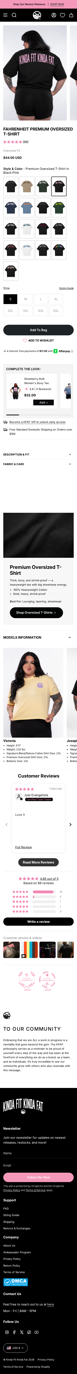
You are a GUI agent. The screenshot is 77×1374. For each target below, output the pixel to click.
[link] (15, 391)
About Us (9, 1245)
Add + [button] (43, 402)
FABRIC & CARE (13, 464)
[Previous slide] (6, 824)
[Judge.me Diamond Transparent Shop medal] (47, 980)
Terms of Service (36, 1190)
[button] (13, 142)
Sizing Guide (11, 1215)
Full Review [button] (23, 847)
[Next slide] (70, 824)
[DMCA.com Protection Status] (15, 1285)
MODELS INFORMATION (22, 637)
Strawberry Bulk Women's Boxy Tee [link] (36, 381)
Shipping (8, 1221)
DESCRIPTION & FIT (16, 454)
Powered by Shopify (38, 1366)
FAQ (6, 1208)
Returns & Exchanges (16, 1228)
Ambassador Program (17, 1252)
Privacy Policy (11, 1190)
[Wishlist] (62, 15)
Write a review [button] (38, 922)
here (50, 1304)
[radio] (10, 186)
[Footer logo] (29, 1106)
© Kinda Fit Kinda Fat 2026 (18, 1359)
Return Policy (11, 1265)
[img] (24, 789)
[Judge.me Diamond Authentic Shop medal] (26, 980)
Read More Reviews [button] (38, 862)
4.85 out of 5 (49, 879)
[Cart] (71, 15)
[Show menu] (5, 15)
